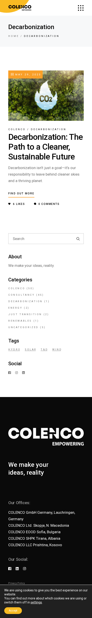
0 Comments (48, 204)
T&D (44, 349)
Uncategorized (23, 327)
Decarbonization (48, 129)
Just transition (25, 314)
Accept (13, 610)
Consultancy (21, 294)
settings (36, 602)
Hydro (14, 349)
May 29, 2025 (27, 74)
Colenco (17, 129)
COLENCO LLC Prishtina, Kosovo (35, 545)
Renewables (20, 320)
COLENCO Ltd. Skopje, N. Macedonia (38, 525)
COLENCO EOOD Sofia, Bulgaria (34, 532)
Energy (15, 307)
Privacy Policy (16, 583)
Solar (31, 349)
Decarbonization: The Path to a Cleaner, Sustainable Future (45, 146)
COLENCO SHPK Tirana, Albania (34, 538)
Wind (57, 349)
